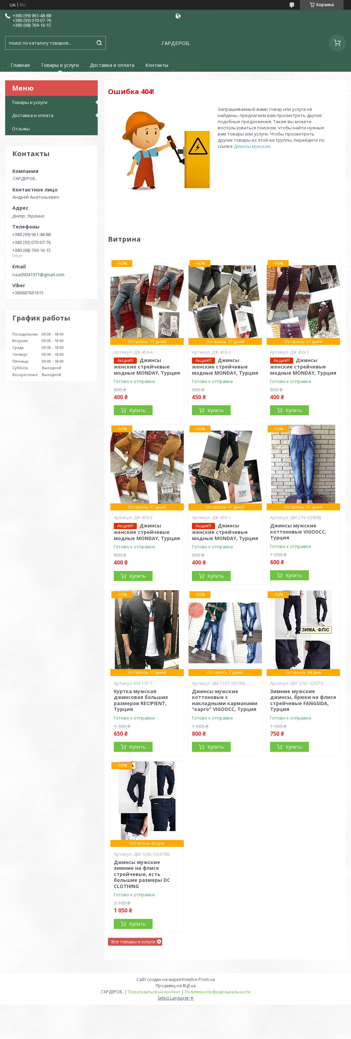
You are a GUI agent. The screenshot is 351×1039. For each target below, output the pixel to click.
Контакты (156, 65)
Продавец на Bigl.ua (176, 986)
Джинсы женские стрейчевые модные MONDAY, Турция (147, 366)
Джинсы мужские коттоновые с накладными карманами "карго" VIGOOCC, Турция (224, 700)
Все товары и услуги (133, 941)
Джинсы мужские (252, 146)
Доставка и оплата (112, 65)
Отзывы (21, 129)
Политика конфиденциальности (218, 992)
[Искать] (99, 43)
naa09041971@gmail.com (38, 274)
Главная (20, 65)
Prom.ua (206, 979)
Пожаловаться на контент (154, 992)
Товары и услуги (60, 65)
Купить (137, 410)
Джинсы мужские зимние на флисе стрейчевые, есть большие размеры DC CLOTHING (142, 874)
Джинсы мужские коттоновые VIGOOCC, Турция (298, 531)
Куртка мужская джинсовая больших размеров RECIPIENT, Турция (141, 700)
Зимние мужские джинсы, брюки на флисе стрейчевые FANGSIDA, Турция (303, 700)
